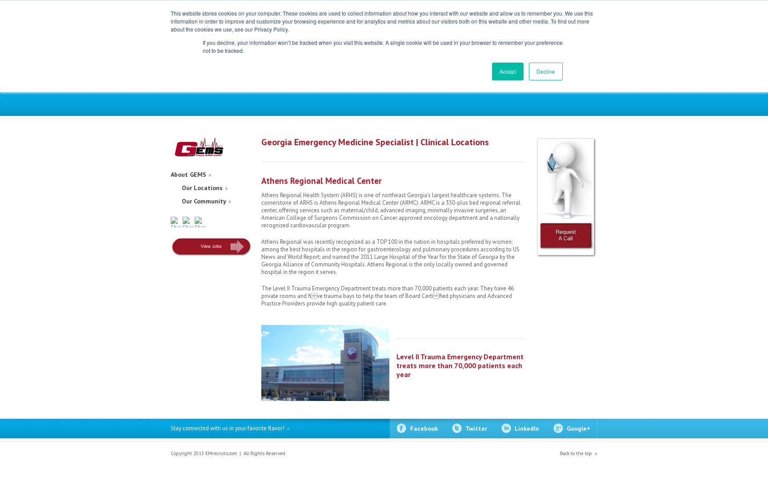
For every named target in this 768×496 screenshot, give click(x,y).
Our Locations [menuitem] (202, 188)
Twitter (476, 429)
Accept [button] (508, 71)
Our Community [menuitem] (204, 201)
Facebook (424, 429)
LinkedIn (527, 429)
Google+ (578, 429)
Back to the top (576, 453)
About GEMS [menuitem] (188, 175)
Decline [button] (545, 71)
